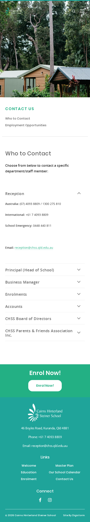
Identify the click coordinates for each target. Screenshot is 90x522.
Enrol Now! (45, 386)
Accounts (14, 306)
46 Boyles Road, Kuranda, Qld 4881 (45, 428)
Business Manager (22, 282)
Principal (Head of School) (29, 270)
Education (28, 472)
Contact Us (19, 109)
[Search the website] (74, 11)
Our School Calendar (64, 472)
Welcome (29, 466)
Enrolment (29, 479)
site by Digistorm (74, 516)
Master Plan (64, 466)
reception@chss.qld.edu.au (34, 248)
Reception (14, 193)
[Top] (45, 413)
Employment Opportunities (25, 126)
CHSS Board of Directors (28, 318)
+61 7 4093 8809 (50, 437)
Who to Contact (17, 119)
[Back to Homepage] (38, 11)
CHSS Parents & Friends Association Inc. (39, 333)
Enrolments (16, 294)
